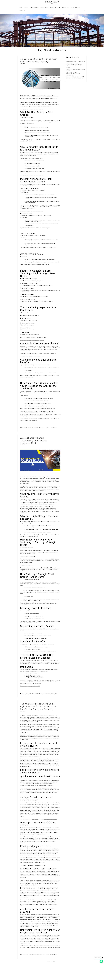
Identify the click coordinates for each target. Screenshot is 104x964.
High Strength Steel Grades (30, 427)
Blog (72, 7)
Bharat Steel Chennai (38, 205)
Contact (77, 7)
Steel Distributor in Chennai (43, 954)
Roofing (64, 7)
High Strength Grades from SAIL (27, 603)
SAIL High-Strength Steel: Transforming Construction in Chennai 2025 (33, 440)
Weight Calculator (55, 7)
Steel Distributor (40, 427)
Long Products (34, 7)
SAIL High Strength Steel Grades (27, 486)
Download (22, 10)
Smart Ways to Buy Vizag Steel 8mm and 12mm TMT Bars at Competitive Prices (73, 73)
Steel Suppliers (54, 427)
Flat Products (44, 7)
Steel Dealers (40, 693)
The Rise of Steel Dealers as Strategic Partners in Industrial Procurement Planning (74, 66)
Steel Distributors (53, 954)
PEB (68, 7)
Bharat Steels (52, 1)
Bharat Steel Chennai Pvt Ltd (50, 819)
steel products (35, 819)
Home (21, 7)
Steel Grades (47, 427)
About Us (26, 7)
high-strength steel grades (47, 104)
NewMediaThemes (54, 961)
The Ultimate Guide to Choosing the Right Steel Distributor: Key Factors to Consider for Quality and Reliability (38, 706)
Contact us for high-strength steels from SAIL (30, 686)
